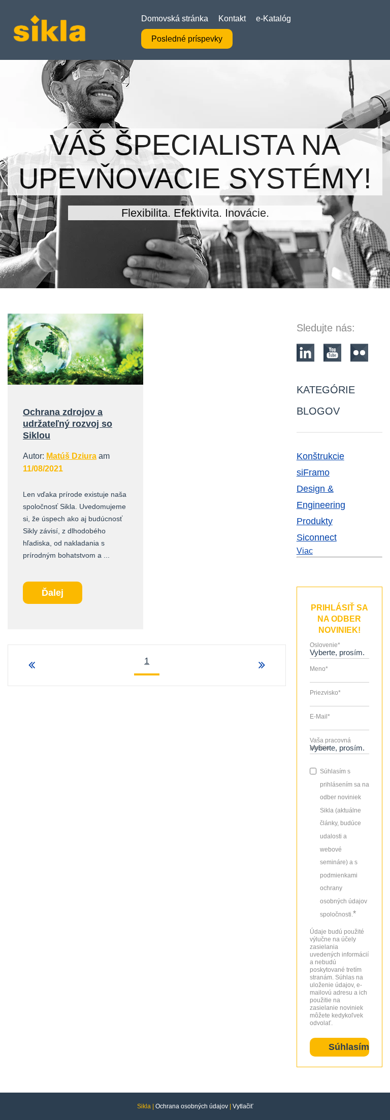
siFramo (313, 472)
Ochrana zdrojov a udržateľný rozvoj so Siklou (67, 423)
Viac (305, 551)
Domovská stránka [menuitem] (174, 18)
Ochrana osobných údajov (191, 1106)
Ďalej (52, 593)
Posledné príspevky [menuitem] (186, 39)
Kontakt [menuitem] (232, 18)
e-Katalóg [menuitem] (273, 18)
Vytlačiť (243, 1106)
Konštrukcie (320, 456)
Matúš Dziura (71, 456)
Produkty (315, 521)
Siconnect (317, 537)
